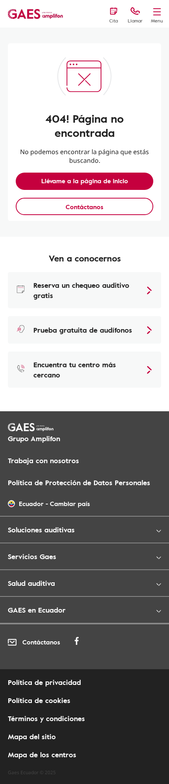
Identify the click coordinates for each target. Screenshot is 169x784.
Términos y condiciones (46, 718)
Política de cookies (39, 700)
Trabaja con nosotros (43, 460)
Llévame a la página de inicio (84, 181)
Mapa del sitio (32, 736)
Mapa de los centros (42, 754)
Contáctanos (84, 207)
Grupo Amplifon (34, 438)
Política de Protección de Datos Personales (79, 482)
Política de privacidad (44, 682)
